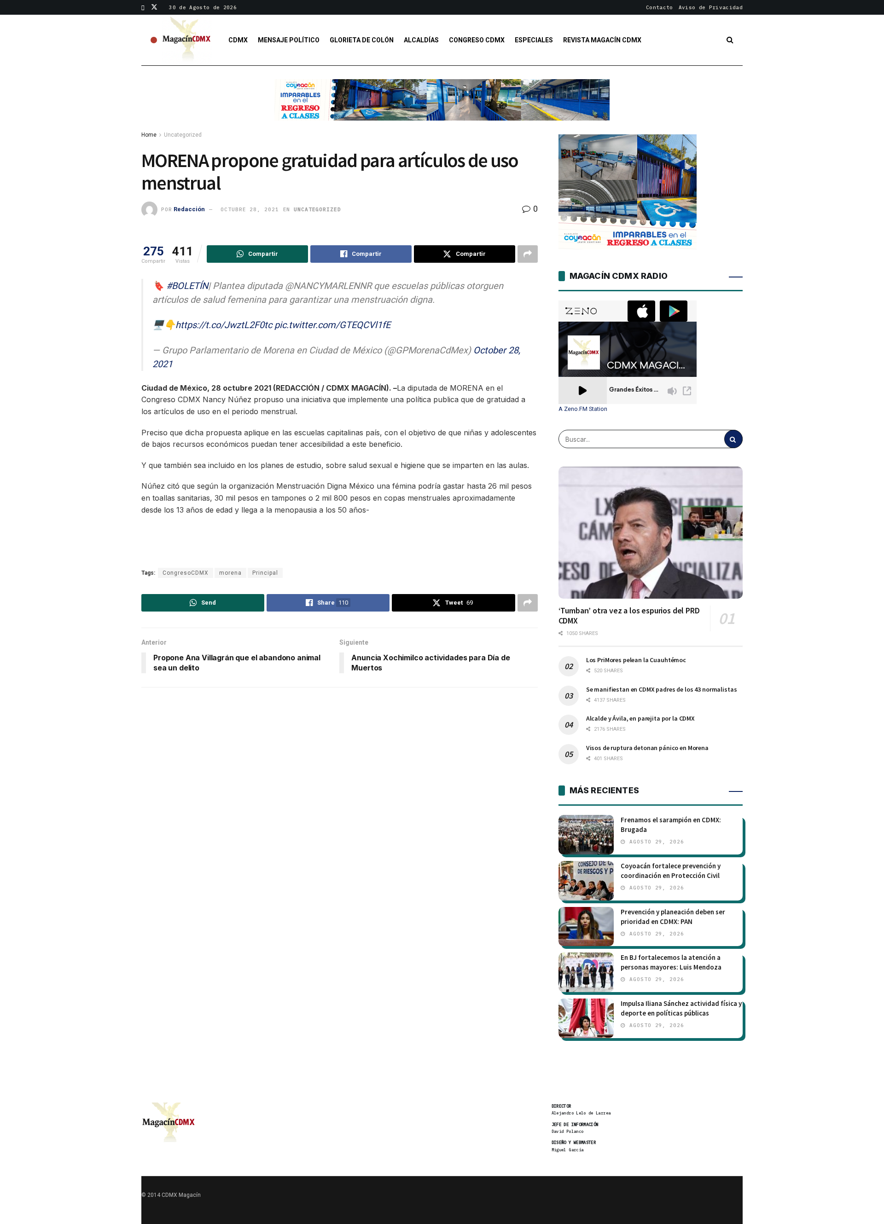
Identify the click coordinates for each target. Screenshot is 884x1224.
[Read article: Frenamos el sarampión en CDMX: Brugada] (586, 834)
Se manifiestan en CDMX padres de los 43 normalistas (661, 689)
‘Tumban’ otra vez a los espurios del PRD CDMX (629, 615)
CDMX (238, 40)
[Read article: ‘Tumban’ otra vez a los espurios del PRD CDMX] (650, 532)
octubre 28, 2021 (250, 209)
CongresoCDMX (186, 573)
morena (230, 573)
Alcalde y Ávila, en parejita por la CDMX (640, 718)
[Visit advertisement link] (442, 106)
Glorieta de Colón (362, 40)
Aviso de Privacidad (711, 7)
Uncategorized (183, 135)
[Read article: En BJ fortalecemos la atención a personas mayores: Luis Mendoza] (586, 972)
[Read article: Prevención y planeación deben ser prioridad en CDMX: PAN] (586, 927)
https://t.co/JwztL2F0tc (223, 324)
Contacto (659, 7)
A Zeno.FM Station (582, 409)
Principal (265, 573)
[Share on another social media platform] (528, 254)
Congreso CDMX (477, 40)
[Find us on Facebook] (143, 7)
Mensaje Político (289, 40)
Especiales (534, 40)
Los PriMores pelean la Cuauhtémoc (636, 660)
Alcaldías (421, 40)
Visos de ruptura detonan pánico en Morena (647, 748)
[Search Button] (730, 40)
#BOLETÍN (187, 285)
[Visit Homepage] (187, 40)
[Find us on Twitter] (154, 7)
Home (149, 135)
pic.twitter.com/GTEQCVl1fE (332, 324)
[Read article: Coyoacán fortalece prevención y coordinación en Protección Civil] (586, 881)
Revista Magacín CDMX (602, 40)
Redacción (189, 209)
